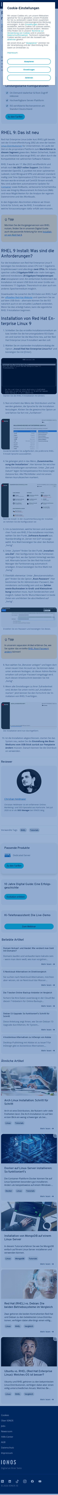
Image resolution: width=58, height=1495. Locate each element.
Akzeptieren (31, 43)
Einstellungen (31, 24)
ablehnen (11, 39)
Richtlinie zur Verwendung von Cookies (25, 31)
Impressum (12, 52)
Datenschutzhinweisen (17, 35)
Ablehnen (29, 78)
